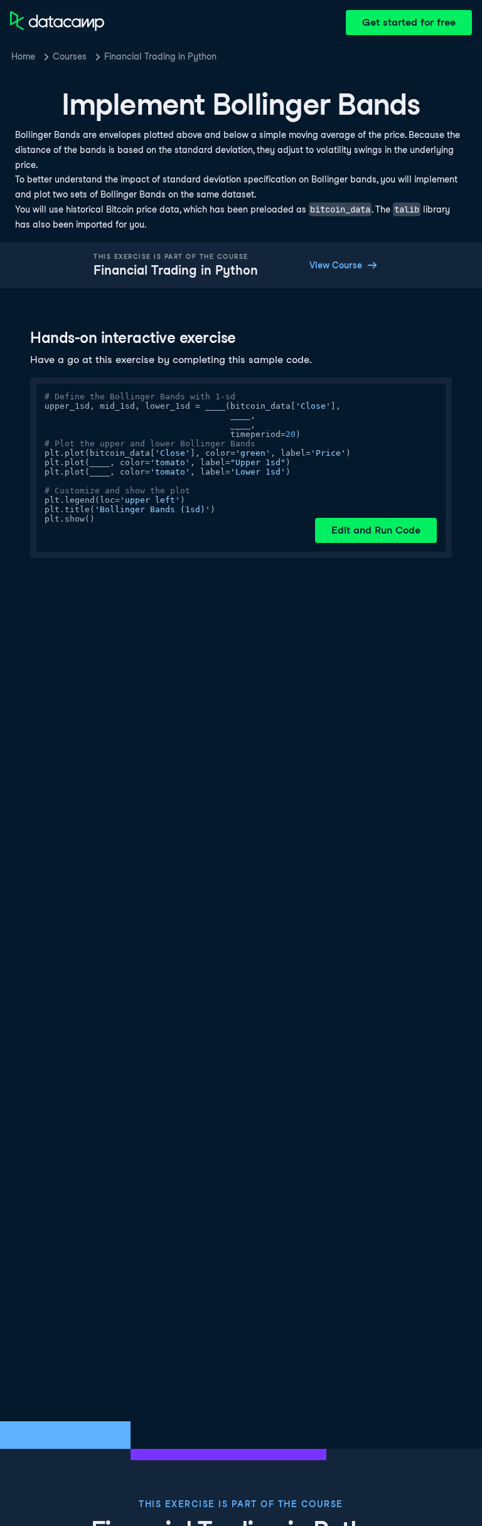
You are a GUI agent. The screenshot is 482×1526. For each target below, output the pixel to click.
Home (23, 56)
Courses (70, 56)
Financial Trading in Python (160, 56)
